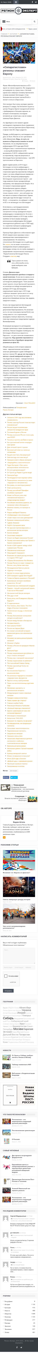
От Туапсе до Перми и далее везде (19, 472)
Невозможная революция (16, 550)
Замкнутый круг (12, 475)
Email (33, 81)
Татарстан (24, 1034)
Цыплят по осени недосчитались (18, 573)
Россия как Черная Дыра (15, 628)
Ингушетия (18, 1018)
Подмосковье (13, 1042)
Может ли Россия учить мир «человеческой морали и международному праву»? (16, 497)
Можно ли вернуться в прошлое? (18, 756)
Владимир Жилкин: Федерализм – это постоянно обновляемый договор (22, 789)
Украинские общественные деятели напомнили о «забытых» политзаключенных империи (19, 741)
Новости (7, 1311)
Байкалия (27, 1037)
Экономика (8, 1329)
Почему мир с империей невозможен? (20, 658)
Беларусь (26, 1039)
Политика (24, 79)
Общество (17, 79)
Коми (5, 1042)
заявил (7, 244)
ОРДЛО (11, 1008)
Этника (7, 1332)
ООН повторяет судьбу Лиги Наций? (19, 576)
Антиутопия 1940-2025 (15, 718)
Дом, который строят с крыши (17, 447)
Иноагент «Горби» (13, 643)
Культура (8, 1308)
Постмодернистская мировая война (19, 478)
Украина (26, 1010)
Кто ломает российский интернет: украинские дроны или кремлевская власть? (19, 633)
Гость (12, 1247)
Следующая (19, 796)
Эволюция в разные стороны (17, 764)
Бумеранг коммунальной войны (18, 520)
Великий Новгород (26, 1042)
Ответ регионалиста (14, 488)
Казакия (28, 1024)
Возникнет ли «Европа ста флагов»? (19, 721)
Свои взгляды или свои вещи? (17, 457)
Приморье (7, 1015)
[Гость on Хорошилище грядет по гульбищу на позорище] (5, 1249)
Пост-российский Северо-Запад (18, 663)
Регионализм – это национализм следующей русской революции (21, 1121)
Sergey (12, 1262)
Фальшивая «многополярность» (18, 728)
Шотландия (13, 771)
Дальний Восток (11, 1034)
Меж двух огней (12, 596)
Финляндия (12, 1013)
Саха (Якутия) (18, 1032)
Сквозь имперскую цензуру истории (16, 899)
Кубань (18, 1010)
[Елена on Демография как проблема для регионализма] (5, 1279)
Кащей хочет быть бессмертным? (18, 455)
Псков (16, 1008)
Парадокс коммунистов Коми (17, 698)
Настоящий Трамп (18, 1265)
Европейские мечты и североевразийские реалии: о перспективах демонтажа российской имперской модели (23, 1168)
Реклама (7, 1323)
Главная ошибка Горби (15, 703)
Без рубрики (8, 1301)
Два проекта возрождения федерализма (22, 1156)
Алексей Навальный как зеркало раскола (21, 1189)
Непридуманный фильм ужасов (18, 568)
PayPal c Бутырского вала (16, 525)
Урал (22, 1023)
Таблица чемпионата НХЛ (21, 1065)
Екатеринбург (17, 1039)
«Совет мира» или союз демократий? (20, 518)
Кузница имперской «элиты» (17, 753)
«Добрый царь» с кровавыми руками (19, 761)
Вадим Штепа (7, 77)
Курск (17, 1024)
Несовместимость (13, 623)
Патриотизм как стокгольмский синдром (21, 586)
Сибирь (8, 1018)
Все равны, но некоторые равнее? (19, 485)
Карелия (28, 1029)
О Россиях (16, 1139)
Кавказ (26, 1032)
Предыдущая (19, 785)
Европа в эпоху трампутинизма (18, 681)
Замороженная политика (15, 766)
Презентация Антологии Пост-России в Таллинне (23, 1180)
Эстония (7, 1031)
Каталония (7, 1039)
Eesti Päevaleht (29, 403)
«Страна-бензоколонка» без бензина (20, 560)
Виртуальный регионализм (16, 746)
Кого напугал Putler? (14, 626)
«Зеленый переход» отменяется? (18, 708)
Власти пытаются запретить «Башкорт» (16, 799)
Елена (12, 1277)
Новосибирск (16, 1015)
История (11, 79)
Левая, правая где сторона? (16, 700)
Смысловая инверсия (14, 535)
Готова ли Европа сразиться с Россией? (21, 578)
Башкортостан (20, 1026)
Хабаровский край (19, 1021)
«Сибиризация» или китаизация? (18, 515)
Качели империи (13, 533)
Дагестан (11, 1010)
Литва (5, 1010)
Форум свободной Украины (16, 512)
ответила (13, 256)
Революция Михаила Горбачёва (18, 706)
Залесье (29, 1013)
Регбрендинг (9, 1320)
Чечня (5, 1026)
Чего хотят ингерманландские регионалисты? (14, 927)
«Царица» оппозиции (14, 570)
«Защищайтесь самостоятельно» (18, 462)
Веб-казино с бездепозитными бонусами (23, 1074)
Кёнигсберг (25, 1007)
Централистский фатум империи (18, 593)
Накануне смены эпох (14, 736)
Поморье (26, 1015)
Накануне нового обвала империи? (19, 460)
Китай (21, 1037)
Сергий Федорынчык (18, 1216)
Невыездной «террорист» (16, 553)
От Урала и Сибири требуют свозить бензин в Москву (22, 1056)
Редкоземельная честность (16, 731)
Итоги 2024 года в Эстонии (16, 759)
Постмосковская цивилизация (23, 1130)
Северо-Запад (8, 1024)
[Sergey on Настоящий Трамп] (5, 1264)
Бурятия (14, 1037)
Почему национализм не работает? (19, 661)
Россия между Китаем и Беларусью (19, 620)
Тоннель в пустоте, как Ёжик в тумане (20, 440)
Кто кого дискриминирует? (16, 470)
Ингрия (21, 1012)
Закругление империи (14, 733)
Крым (5, 1007)
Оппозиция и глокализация (16, 716)
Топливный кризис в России (16, 432)
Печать (26, 81)
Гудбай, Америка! (13, 523)
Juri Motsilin (14, 1233)
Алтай (5, 1013)
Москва (18, 1029)
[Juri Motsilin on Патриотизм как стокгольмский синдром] (5, 1235)
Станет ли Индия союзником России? (20, 538)
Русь (9, 1021)
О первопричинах (13, 603)
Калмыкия (7, 1037)
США (10, 1026)
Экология (8, 1326)
